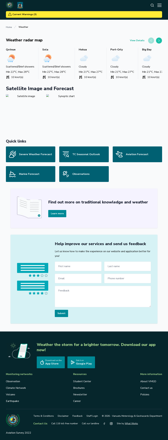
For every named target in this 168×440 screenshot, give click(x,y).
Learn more (57, 213)
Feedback (78, 416)
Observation (13, 381)
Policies (144, 394)
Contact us (146, 388)
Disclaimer (63, 416)
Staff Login (92, 416)
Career (77, 401)
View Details (137, 40)
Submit (61, 313)
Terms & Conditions (43, 416)
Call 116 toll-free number (64, 423)
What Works (131, 423)
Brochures (79, 388)
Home (9, 27)
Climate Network (16, 388)
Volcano (10, 394)
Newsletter (80, 394)
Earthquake (12, 401)
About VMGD (148, 381)
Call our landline (90, 423)
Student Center (82, 381)
